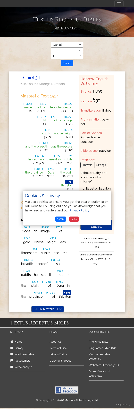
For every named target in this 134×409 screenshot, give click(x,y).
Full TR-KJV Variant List (48, 309)
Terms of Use (58, 348)
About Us (55, 341)
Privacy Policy (58, 354)
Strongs (101, 164)
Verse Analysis (22, 367)
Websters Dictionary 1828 (105, 365)
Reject (74, 219)
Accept (60, 219)
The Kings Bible (98, 341)
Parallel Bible (22, 360)
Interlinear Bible (23, 354)
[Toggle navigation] (119, 3)
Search (67, 63)
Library (18, 348)
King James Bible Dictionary (99, 356)
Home (18, 341)
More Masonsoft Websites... (99, 373)
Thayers (87, 164)
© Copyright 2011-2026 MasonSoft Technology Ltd (67, 400)
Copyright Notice (60, 360)
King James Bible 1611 (102, 348)
